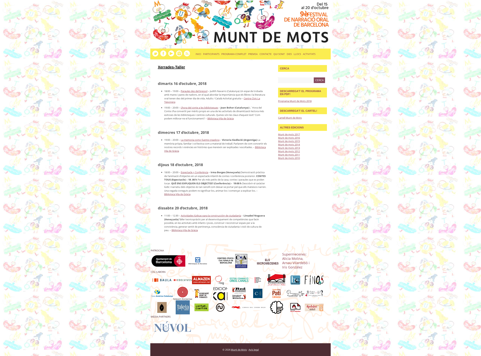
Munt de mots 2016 (289, 137)
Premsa (253, 54)
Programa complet (233, 54)
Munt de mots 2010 (289, 158)
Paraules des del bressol (194, 91)
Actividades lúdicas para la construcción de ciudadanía (211, 215)
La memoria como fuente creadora (200, 140)
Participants (211, 54)
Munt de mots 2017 (289, 134)
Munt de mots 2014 (289, 144)
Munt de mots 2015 (289, 141)
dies (289, 54)
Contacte (265, 54)
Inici (198, 54)
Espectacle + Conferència (194, 172)
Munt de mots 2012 (289, 151)
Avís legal (254, 349)
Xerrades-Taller (171, 67)
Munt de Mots (239, 349)
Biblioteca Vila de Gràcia (220, 118)
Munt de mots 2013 (289, 148)
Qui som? (279, 54)
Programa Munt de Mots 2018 (295, 101)
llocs (297, 54)
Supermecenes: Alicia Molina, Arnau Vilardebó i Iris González (296, 260)
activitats (309, 54)
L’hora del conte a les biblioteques (199, 107)
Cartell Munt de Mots (290, 117)
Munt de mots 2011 (289, 154)
